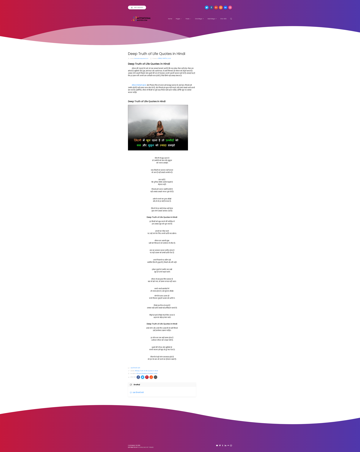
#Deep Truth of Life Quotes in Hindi (146, 371)
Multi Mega (211, 19)
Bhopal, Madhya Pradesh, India (147, 373)
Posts (187, 19)
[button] (138, 377)
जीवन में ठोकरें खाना (139, 85)
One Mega (198, 19)
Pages (178, 19)
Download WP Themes (146, 447)
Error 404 (223, 19)
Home (170, 19)
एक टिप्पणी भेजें (135, 368)
